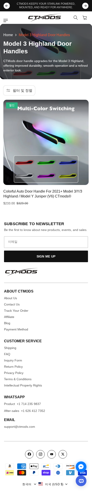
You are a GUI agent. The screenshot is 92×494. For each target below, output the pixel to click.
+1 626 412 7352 (33, 411)
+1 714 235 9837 (29, 404)
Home (8, 35)
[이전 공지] (6, 5)
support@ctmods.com (19, 426)
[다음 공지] (85, 5)
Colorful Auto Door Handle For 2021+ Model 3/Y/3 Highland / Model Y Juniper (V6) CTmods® (42, 193)
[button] (6, 20)
